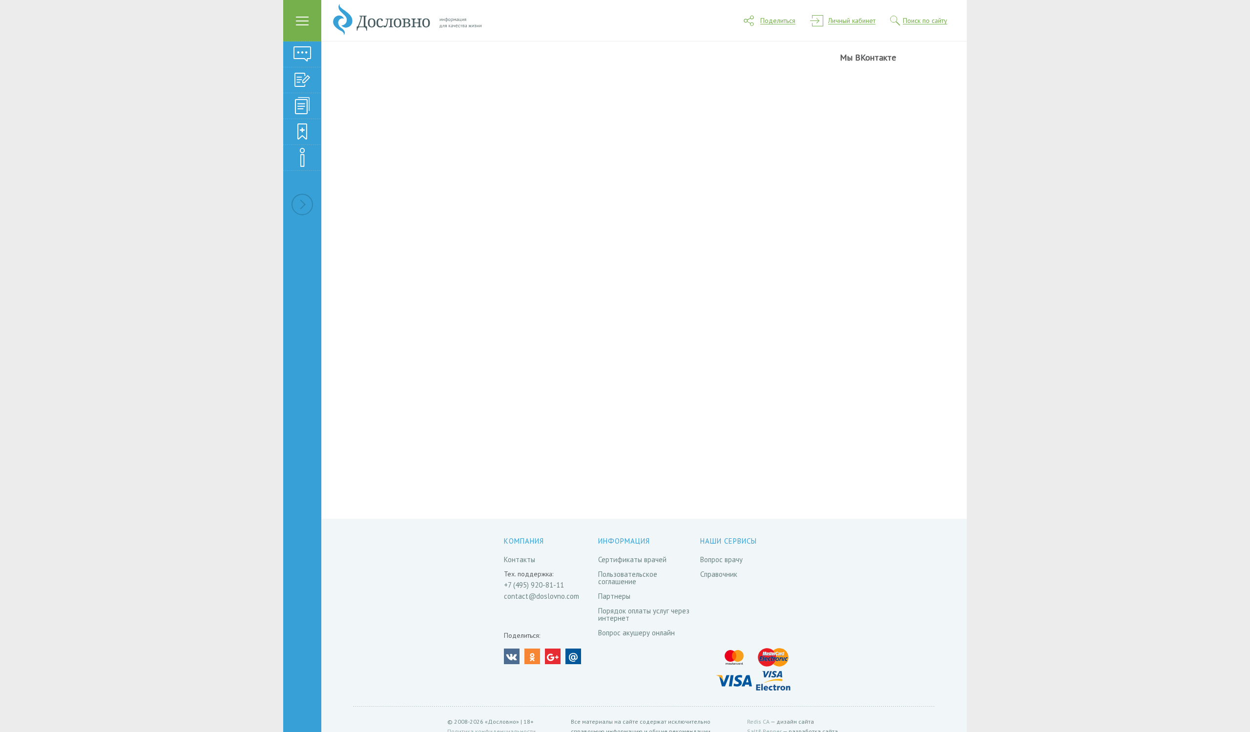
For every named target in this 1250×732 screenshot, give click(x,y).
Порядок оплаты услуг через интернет (643, 614)
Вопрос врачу (721, 559)
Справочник (718, 574)
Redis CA (758, 721)
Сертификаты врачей (632, 559)
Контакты (519, 559)
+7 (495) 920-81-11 (534, 585)
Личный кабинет (851, 20)
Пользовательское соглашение (627, 577)
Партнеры (614, 596)
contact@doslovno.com (541, 596)
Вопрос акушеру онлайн (636, 632)
